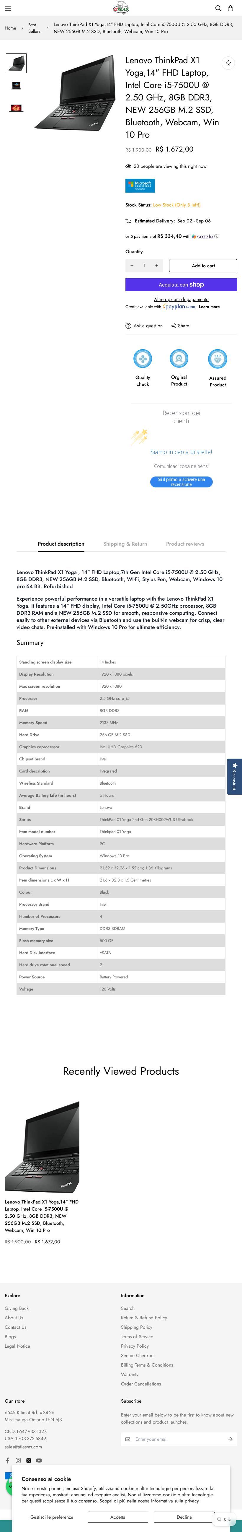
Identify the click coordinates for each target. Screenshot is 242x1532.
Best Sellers (34, 28)
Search (128, 1308)
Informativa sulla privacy (175, 1500)
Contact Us (15, 1327)
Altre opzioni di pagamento (181, 299)
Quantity (134, 251)
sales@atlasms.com (23, 1446)
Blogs (10, 1336)
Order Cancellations (141, 1383)
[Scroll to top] (230, 1500)
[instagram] (18, 1460)
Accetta (117, 1517)
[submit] (230, 1439)
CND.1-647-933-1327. (26, 1431)
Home (10, 28)
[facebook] (7, 1460)
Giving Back (17, 1308)
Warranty (129, 1374)
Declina (184, 1517)
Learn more (209, 307)
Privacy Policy (135, 1346)
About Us (14, 1317)
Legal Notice (17, 1346)
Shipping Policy (136, 1327)
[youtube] (39, 1460)
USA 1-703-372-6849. (26, 1438)
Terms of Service (137, 1336)
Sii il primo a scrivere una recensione (181, 481)
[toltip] (228, 63)
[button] (181, 236)
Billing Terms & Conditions (147, 1365)
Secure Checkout (138, 1355)
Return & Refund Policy (144, 1317)
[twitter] (29, 1460)
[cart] (230, 8)
